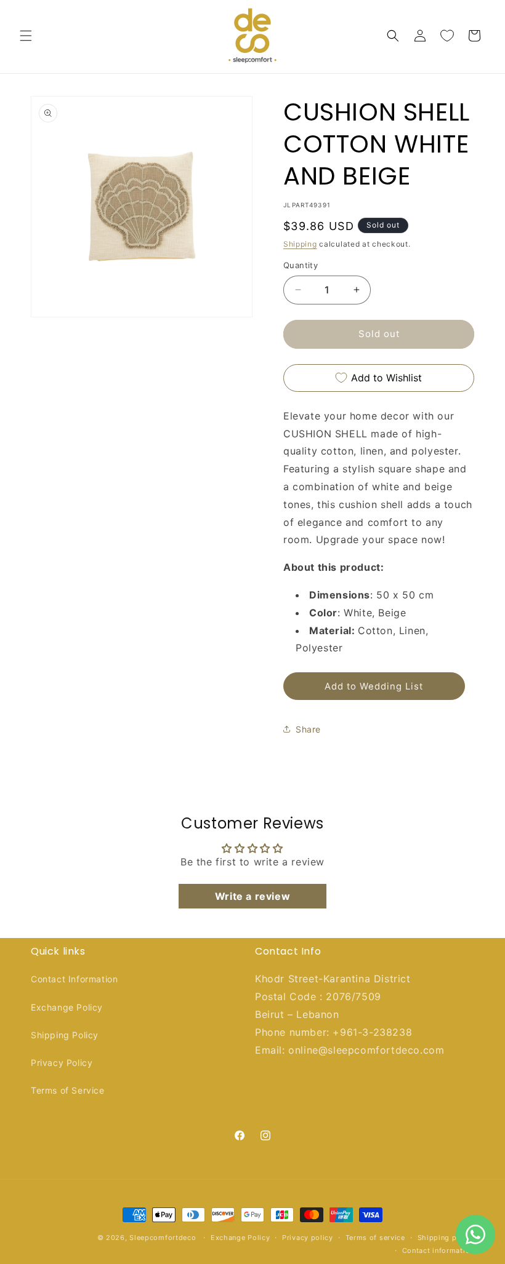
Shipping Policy (65, 1035)
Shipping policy (446, 1237)
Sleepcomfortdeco (162, 1237)
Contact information (438, 1250)
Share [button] (308, 729)
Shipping (300, 243)
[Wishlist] (447, 35)
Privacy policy (307, 1237)
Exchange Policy (67, 1007)
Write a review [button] (252, 896)
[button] (25, 35)
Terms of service (375, 1237)
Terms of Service (68, 1090)
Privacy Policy (61, 1062)
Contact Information (74, 979)
